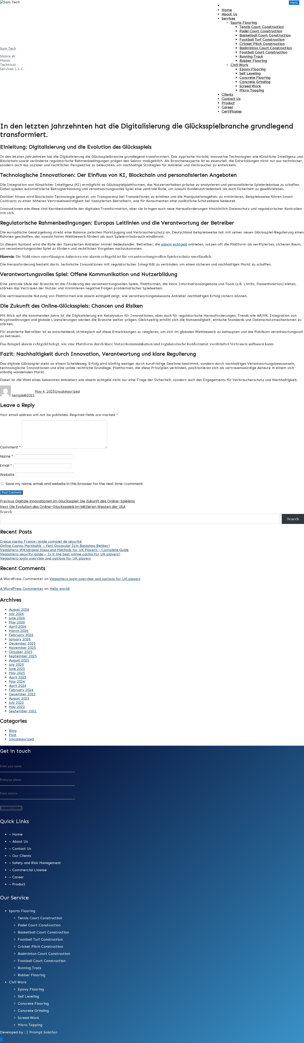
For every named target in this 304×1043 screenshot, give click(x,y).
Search (6, 511)
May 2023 (17, 707)
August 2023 (19, 698)
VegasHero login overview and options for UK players (45, 558)
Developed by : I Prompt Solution (28, 1032)
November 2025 (22, 647)
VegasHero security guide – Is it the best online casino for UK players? (60, 554)
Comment (10, 447)
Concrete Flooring (254, 77)
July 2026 (16, 614)
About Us (229, 14)
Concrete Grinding (254, 82)
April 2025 (17, 677)
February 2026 (21, 635)
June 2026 (17, 618)
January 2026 (19, 639)
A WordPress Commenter (21, 588)
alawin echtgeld (174, 244)
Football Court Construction (263, 52)
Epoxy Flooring (252, 69)
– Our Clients (20, 856)
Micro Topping (251, 90)
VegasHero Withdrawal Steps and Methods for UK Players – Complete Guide (64, 550)
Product (228, 103)
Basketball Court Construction (265, 35)
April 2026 (17, 626)
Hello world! (60, 588)
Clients (227, 94)
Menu (294, 2)
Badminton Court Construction (265, 48)
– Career (16, 877)
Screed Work (250, 86)
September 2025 (23, 656)
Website (7, 474)
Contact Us (231, 99)
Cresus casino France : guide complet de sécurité (41, 541)
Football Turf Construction (261, 39)
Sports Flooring (244, 22)
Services (228, 18)
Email (6, 465)
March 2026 (18, 631)
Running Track (251, 56)
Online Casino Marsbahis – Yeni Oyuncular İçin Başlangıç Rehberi (54, 546)
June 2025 (17, 669)
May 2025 (17, 673)
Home (227, 10)
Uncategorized (67, 391)
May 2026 (17, 622)
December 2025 (22, 643)
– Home (15, 834)
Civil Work (239, 65)
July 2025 (16, 664)
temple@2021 (23, 395)
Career (227, 107)
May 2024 (17, 681)
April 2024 (17, 686)
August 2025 (19, 660)
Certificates (232, 111)
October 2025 (20, 652)
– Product (17, 884)
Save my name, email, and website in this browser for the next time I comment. (75, 483)
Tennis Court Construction (261, 27)
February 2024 (21, 690)
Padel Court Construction (260, 31)
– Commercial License (28, 870)
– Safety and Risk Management (35, 863)
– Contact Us (20, 848)
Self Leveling (250, 73)
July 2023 (16, 702)
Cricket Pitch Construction (262, 44)
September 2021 (23, 711)
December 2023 (22, 694)
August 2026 (19, 609)
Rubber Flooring (253, 61)
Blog (12, 730)
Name (6, 456)
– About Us (18, 841)
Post (12, 735)
